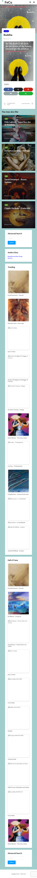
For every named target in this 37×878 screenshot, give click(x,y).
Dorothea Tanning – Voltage (17, 151)
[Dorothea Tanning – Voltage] (18, 157)
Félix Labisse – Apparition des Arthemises (17, 123)
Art (6, 118)
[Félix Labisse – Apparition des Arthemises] (18, 128)
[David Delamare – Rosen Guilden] (18, 186)
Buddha (6, 84)
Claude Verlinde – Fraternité (17, 208)
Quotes (6, 31)
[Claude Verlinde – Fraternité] (18, 214)
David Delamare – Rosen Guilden (15, 180)
